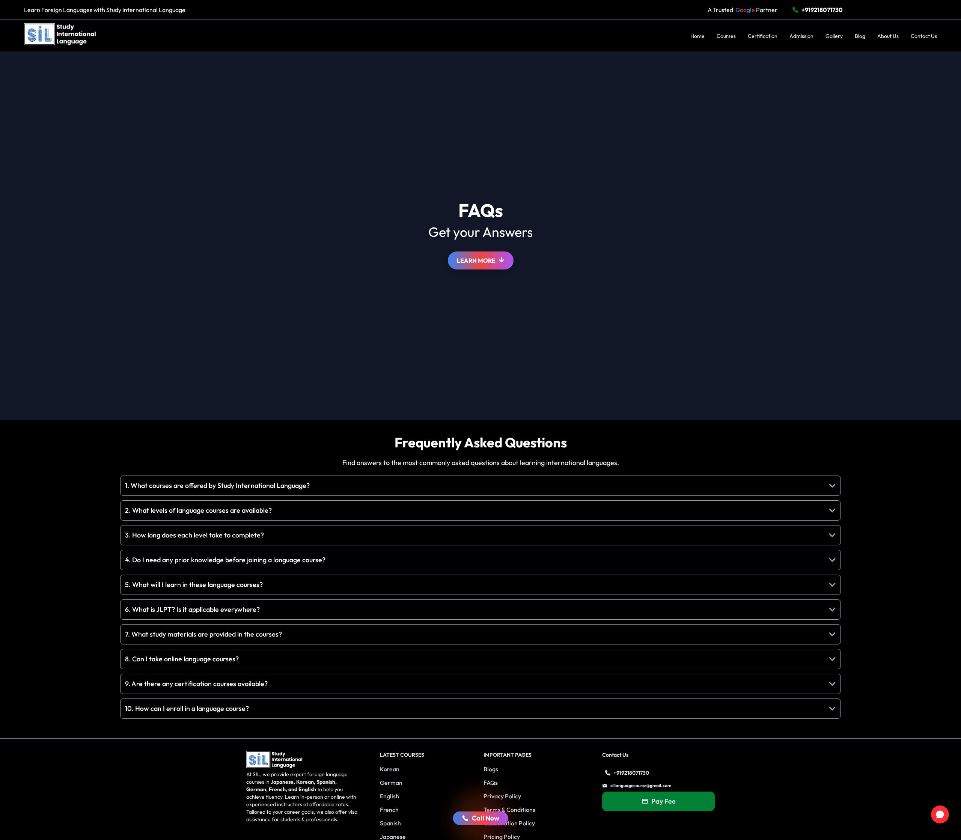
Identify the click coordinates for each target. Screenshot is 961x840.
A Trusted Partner (742, 10)
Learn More (476, 260)
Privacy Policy (502, 796)
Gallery (834, 36)
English (389, 796)
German (391, 782)
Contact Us (924, 36)
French (389, 809)
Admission (801, 36)
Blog (860, 36)
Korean (389, 769)
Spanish (390, 823)
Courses (726, 36)
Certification (762, 36)
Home (697, 36)
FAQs (491, 782)
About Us (888, 36)
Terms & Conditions (509, 809)
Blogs (491, 769)
